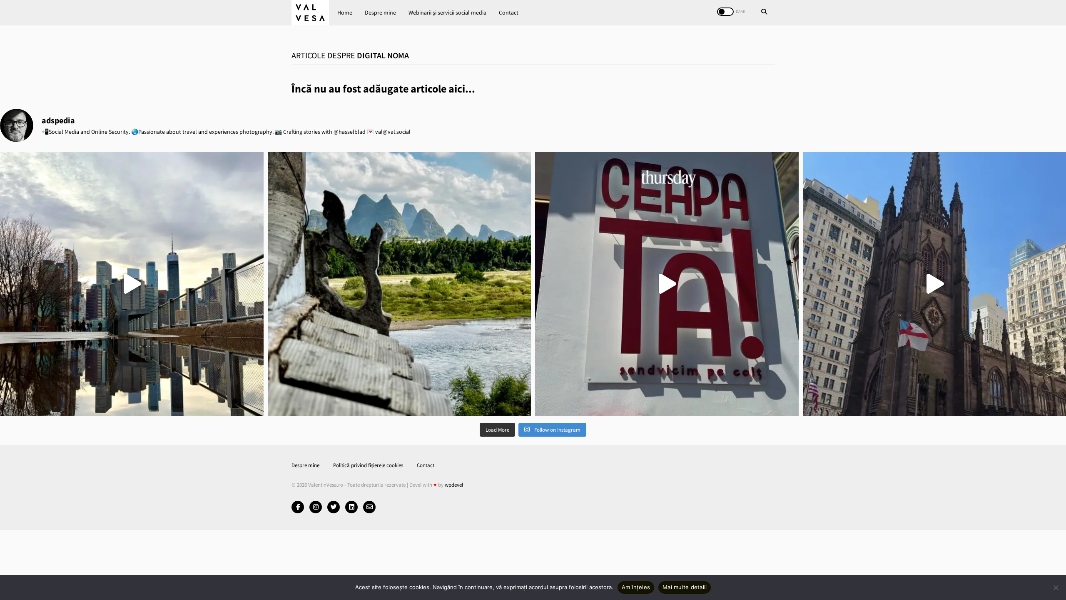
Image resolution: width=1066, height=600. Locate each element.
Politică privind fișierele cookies (368, 465)
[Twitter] (333, 507)
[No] (1055, 587)
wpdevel (454, 484)
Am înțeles (636, 587)
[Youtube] (315, 507)
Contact (508, 12)
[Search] (764, 12)
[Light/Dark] (725, 12)
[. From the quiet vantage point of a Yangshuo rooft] (399, 284)
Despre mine (380, 12)
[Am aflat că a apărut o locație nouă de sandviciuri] (667, 284)
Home (344, 12)
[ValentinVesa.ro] (310, 12)
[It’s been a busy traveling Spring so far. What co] (132, 284)
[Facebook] (297, 507)
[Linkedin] (351, 507)
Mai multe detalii (685, 587)
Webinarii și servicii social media (447, 12)
